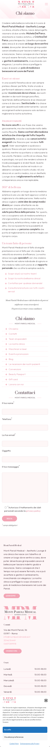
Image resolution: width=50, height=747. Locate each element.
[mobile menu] (46, 4)
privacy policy (33, 510)
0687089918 (10, 643)
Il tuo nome (8, 402)
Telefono (7, 418)
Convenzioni (15, 369)
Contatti (13, 333)
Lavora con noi (16, 384)
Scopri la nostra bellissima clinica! (24, 278)
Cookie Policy (14, 744)
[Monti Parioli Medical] (26, 4)
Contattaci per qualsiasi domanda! (25, 283)
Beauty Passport (17, 374)
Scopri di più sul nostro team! (22, 273)
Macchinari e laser (18, 349)
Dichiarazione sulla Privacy (29, 744)
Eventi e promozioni (18, 354)
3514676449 (10, 640)
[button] (46, 700)
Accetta (7, 729)
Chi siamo (13, 328)
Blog (11, 359)
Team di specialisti (18, 338)
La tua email (9, 434)
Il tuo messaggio (11, 466)
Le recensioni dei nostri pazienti (24, 364)
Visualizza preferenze (13, 737)
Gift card (13, 379)
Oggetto (6, 450)
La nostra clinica (17, 343)
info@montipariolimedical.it (17, 636)
